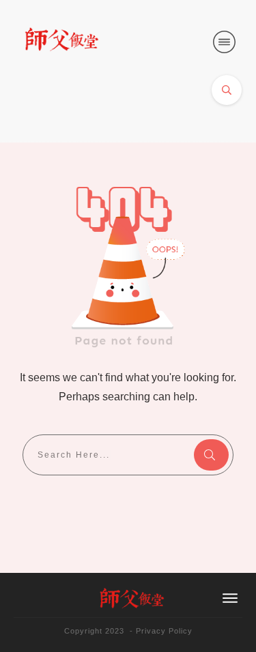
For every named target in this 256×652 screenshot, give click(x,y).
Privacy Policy (164, 631)
